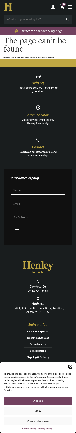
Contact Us (38, 286)
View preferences (38, 421)
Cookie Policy (29, 428)
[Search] (67, 19)
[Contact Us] (38, 281)
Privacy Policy (45, 428)
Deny (38, 410)
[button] (70, 366)
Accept (38, 400)
